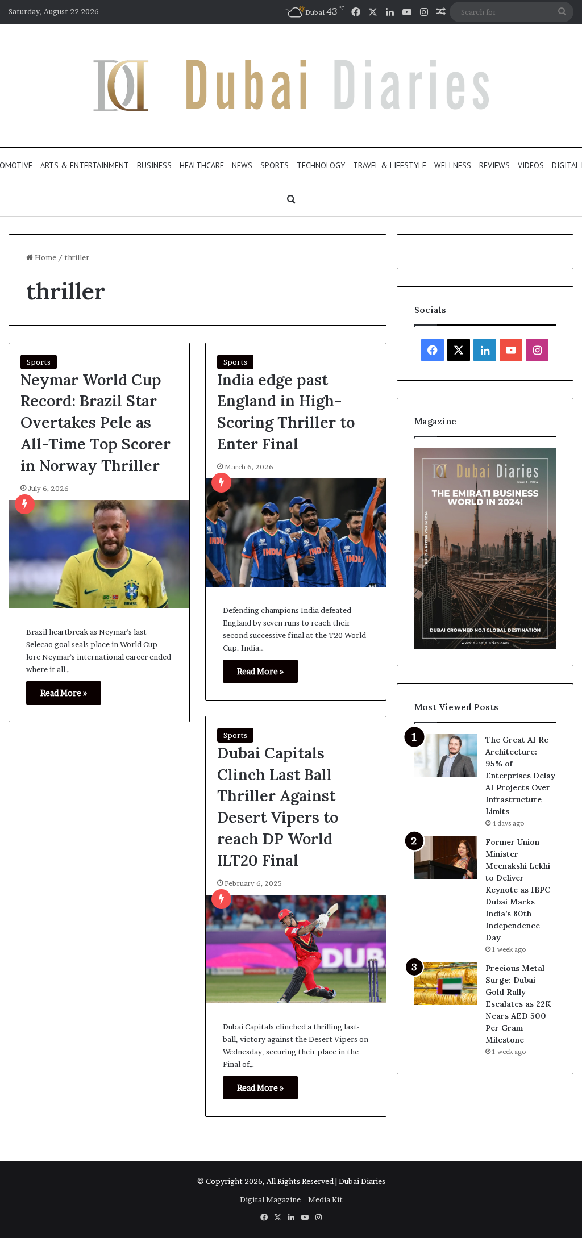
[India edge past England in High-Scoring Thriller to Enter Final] (296, 532)
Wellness (452, 165)
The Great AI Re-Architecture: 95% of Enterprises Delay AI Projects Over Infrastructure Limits (520, 775)
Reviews (494, 165)
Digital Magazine (270, 1199)
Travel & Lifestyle (389, 165)
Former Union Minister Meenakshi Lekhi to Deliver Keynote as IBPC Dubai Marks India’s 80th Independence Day (517, 890)
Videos (531, 165)
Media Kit (325, 1199)
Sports (274, 165)
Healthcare (202, 165)
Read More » (63, 693)
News (242, 165)
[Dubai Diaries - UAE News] (291, 85)
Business (154, 165)
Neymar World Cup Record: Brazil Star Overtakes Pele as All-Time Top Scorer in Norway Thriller (95, 422)
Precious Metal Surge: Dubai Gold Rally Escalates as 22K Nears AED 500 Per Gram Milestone (518, 1004)
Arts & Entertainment (84, 165)
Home (44, 257)
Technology (321, 165)
